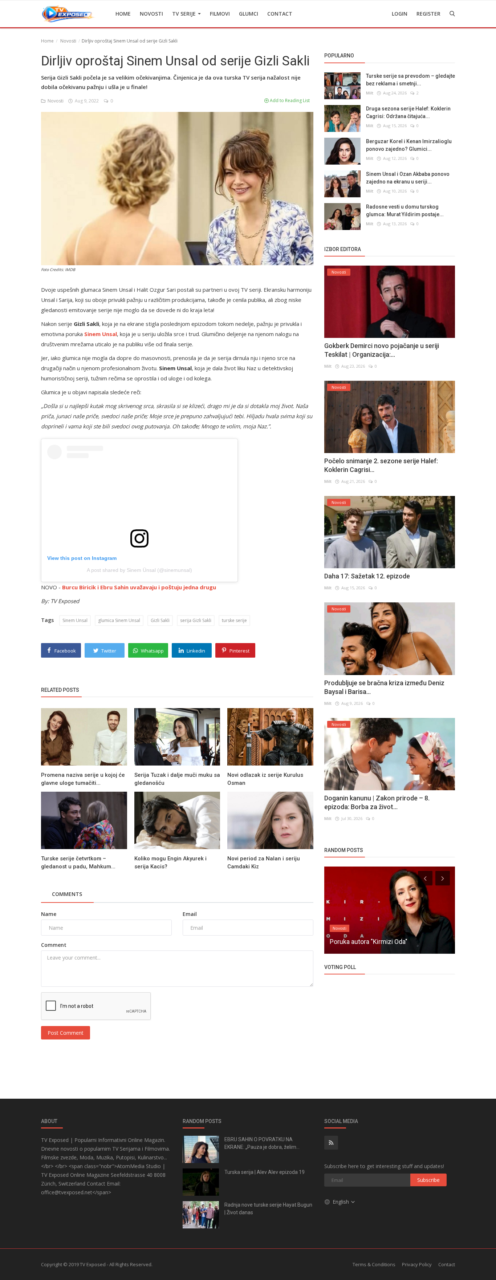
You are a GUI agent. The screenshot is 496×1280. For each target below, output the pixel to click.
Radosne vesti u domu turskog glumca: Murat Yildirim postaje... (405, 210)
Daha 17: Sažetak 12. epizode (367, 576)
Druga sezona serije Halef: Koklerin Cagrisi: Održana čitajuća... (408, 112)
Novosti (151, 13)
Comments (67, 894)
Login (399, 13)
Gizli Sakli (160, 620)
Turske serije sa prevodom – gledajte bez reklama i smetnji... (410, 79)
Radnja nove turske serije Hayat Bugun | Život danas (268, 1208)
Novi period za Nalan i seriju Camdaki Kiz (263, 862)
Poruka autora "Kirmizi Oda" (368, 941)
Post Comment (66, 1032)
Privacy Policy (417, 1264)
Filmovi (220, 13)
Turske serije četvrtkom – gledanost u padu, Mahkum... (78, 862)
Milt (369, 92)
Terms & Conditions (374, 1264)
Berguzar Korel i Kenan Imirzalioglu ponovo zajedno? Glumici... (409, 145)
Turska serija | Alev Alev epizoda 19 (264, 1172)
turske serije (234, 620)
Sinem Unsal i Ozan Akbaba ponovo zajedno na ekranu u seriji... (408, 177)
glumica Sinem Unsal (119, 620)
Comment (53, 944)
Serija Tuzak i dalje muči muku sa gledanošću (177, 779)
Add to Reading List (289, 100)
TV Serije (184, 13)
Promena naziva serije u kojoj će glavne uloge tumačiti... (83, 779)
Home (123, 13)
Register (428, 13)
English (341, 1201)
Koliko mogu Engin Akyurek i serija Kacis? (170, 862)
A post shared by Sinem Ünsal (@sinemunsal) (139, 570)
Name (48, 913)
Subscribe (428, 1179)
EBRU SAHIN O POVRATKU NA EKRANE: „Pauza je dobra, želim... (262, 1143)
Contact (279, 13)
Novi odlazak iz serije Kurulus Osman (265, 779)
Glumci (248, 13)
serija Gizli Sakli (195, 620)
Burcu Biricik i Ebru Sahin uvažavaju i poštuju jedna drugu (139, 587)
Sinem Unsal (75, 620)
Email (190, 913)
